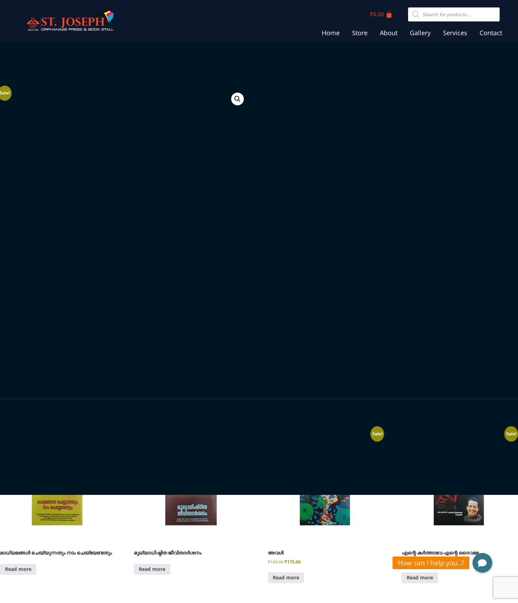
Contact (491, 33)
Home (331, 33)
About (388, 33)
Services (455, 33)
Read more (18, 569)
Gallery (420, 33)
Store (360, 33)
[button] (237, 99)
